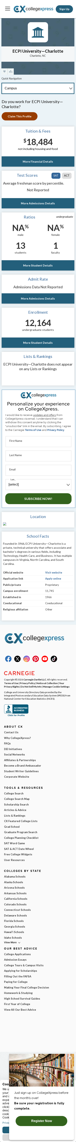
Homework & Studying (18, 993)
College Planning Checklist (21, 837)
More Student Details (38, 265)
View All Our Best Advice (20, 1009)
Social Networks (14, 754)
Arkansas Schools (15, 893)
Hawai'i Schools (14, 932)
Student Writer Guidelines (21, 771)
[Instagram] (26, 661)
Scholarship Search (16, 804)
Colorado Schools (15, 904)
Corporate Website (16, 776)
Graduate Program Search (20, 832)
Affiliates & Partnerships (20, 760)
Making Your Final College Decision (26, 987)
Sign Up (64, 9)
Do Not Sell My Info (31, 686)
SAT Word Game (14, 843)
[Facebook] (8, 661)
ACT (67, 175)
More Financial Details (38, 161)
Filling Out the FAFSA (17, 976)
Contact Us (11, 732)
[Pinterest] (35, 661)
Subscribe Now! (38, 498)
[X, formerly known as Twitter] (17, 661)
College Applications (17, 954)
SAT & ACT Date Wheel (19, 848)
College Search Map (17, 798)
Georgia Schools (14, 926)
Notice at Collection (47, 683)
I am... (13, 479)
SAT (56, 175)
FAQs (7, 743)
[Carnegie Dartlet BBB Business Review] (16, 715)
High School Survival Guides (22, 998)
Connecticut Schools (17, 909)
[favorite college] (4, 71)
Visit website (53, 572)
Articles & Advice (15, 810)
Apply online (53, 578)
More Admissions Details (38, 203)
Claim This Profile (19, 116)
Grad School (12, 826)
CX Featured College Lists (20, 821)
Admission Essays (15, 959)
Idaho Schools (13, 937)
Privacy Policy (55, 430)
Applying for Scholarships (20, 970)
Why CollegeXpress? (17, 738)
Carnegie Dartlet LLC (35, 679)
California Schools (15, 898)
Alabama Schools (15, 876)
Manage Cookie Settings (56, 686)
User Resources (14, 860)
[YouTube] (45, 661)
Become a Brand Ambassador (22, 765)
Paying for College (16, 981)
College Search (14, 793)
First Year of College (17, 1004)
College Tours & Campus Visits (24, 965)
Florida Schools (14, 921)
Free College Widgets (18, 854)
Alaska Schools (13, 882)
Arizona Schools (14, 887)
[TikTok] (54, 661)
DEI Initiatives (13, 749)
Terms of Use (33, 430)
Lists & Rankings (14, 815)
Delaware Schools (15, 915)
